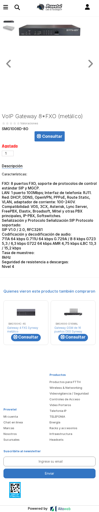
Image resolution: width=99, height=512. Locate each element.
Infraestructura (61, 434)
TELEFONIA (57, 416)
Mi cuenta (10, 416)
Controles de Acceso (65, 399)
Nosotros (10, 434)
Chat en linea (13, 422)
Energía (55, 422)
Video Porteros (60, 405)
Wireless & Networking (66, 387)
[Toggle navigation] (17, 7)
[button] (87, 7)
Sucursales (11, 439)
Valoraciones (29, 123)
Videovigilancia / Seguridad (69, 393)
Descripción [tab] (12, 166)
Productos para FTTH (65, 382)
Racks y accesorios (63, 428)
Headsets (57, 439)
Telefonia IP (58, 411)
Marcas (8, 428)
